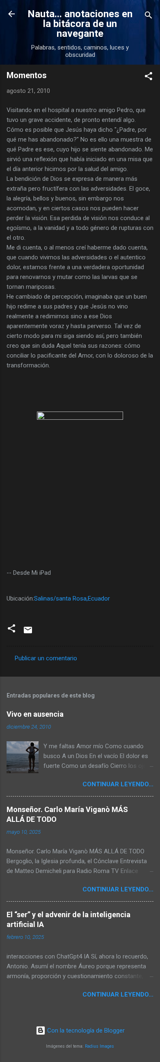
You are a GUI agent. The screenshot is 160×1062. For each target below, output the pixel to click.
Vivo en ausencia (35, 714)
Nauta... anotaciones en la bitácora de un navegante (80, 23)
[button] (148, 77)
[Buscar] (148, 16)
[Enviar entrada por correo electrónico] (28, 633)
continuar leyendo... (117, 784)
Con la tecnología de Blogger (85, 1030)
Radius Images (99, 1046)
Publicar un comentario (46, 658)
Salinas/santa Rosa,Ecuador (72, 598)
